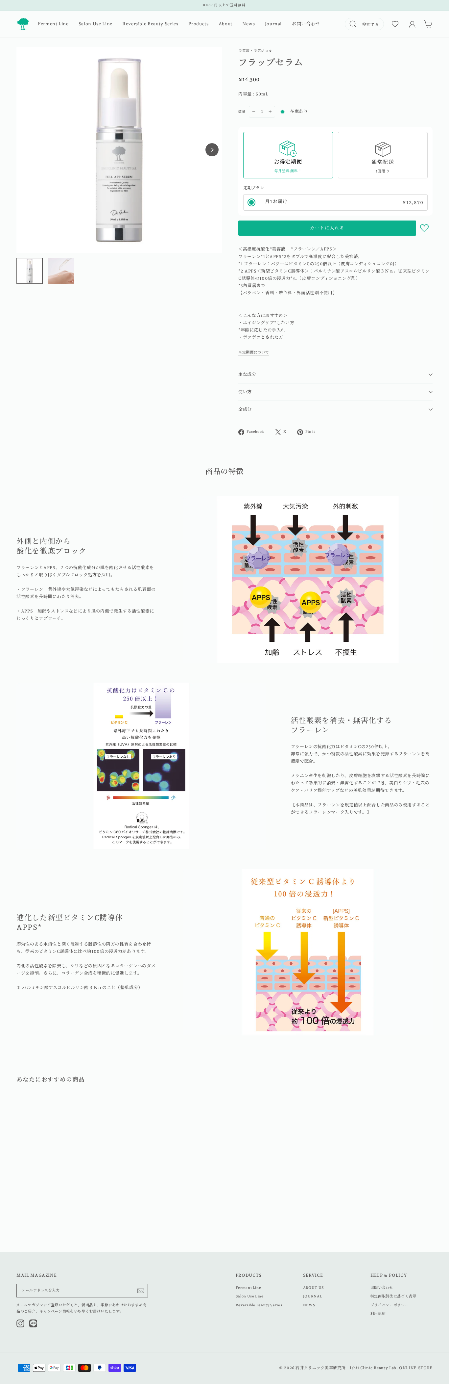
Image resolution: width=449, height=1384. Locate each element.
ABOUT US (313, 1288)
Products (198, 23)
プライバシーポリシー (389, 1305)
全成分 (245, 409)
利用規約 (378, 1314)
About (225, 23)
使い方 (245, 391)
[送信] (140, 1291)
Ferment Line (53, 23)
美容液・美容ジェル (255, 51)
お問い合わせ (306, 23)
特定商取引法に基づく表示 (393, 1296)
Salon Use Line (95, 23)
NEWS (309, 1305)
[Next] (212, 149)
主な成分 (247, 374)
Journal (273, 23)
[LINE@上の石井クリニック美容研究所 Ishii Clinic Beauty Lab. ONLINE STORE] (33, 1323)
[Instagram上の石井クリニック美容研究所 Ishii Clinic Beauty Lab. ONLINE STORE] (20, 1323)
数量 (242, 112)
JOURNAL (312, 1296)
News (248, 23)
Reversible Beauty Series (150, 23)
